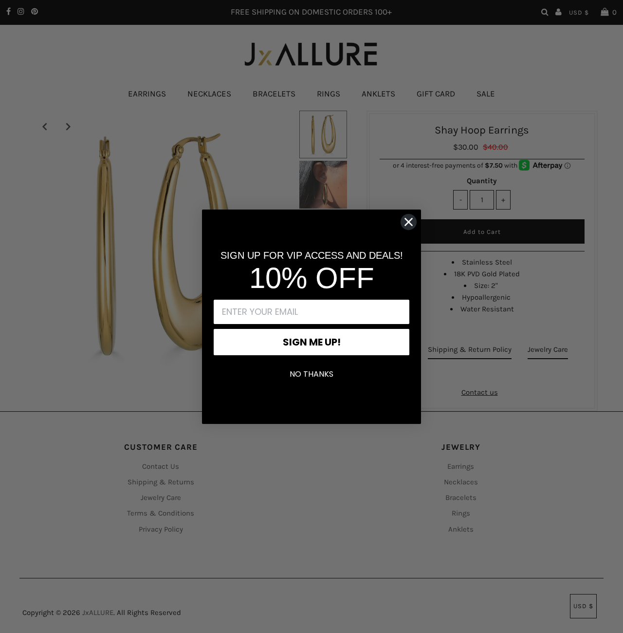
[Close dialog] (408, 221)
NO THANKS (311, 374)
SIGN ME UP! (312, 342)
